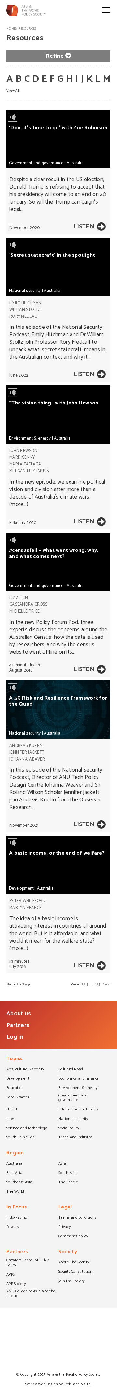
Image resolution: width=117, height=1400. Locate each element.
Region (15, 1153)
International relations (78, 1109)
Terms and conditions (77, 1217)
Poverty (12, 1227)
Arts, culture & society (25, 1069)
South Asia (67, 1173)
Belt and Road (70, 1069)
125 (98, 984)
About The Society (73, 1262)
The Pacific (68, 1182)
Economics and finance (78, 1079)
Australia (75, 163)
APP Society (16, 1284)
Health (12, 1109)
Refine (55, 56)
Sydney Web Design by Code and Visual (58, 1384)
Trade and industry (75, 1137)
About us (18, 1014)
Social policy (68, 1128)
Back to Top (18, 984)
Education (15, 1088)
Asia (62, 1164)
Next (106, 984)
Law (10, 1119)
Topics (14, 1059)
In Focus (16, 1207)
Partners (17, 1025)
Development (21, 888)
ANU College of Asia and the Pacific (30, 1294)
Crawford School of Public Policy (28, 1263)
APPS (10, 1275)
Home (11, 28)
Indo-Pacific (16, 1217)
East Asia (14, 1173)
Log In (15, 1037)
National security (25, 290)
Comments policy (73, 1236)
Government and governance (36, 163)
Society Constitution (75, 1272)
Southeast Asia (19, 1182)
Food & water (17, 1097)
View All (13, 90)
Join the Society (71, 1281)
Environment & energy (30, 438)
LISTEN (83, 226)
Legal (65, 1207)
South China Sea (20, 1137)
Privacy (64, 1227)
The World (15, 1192)
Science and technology (26, 1128)
